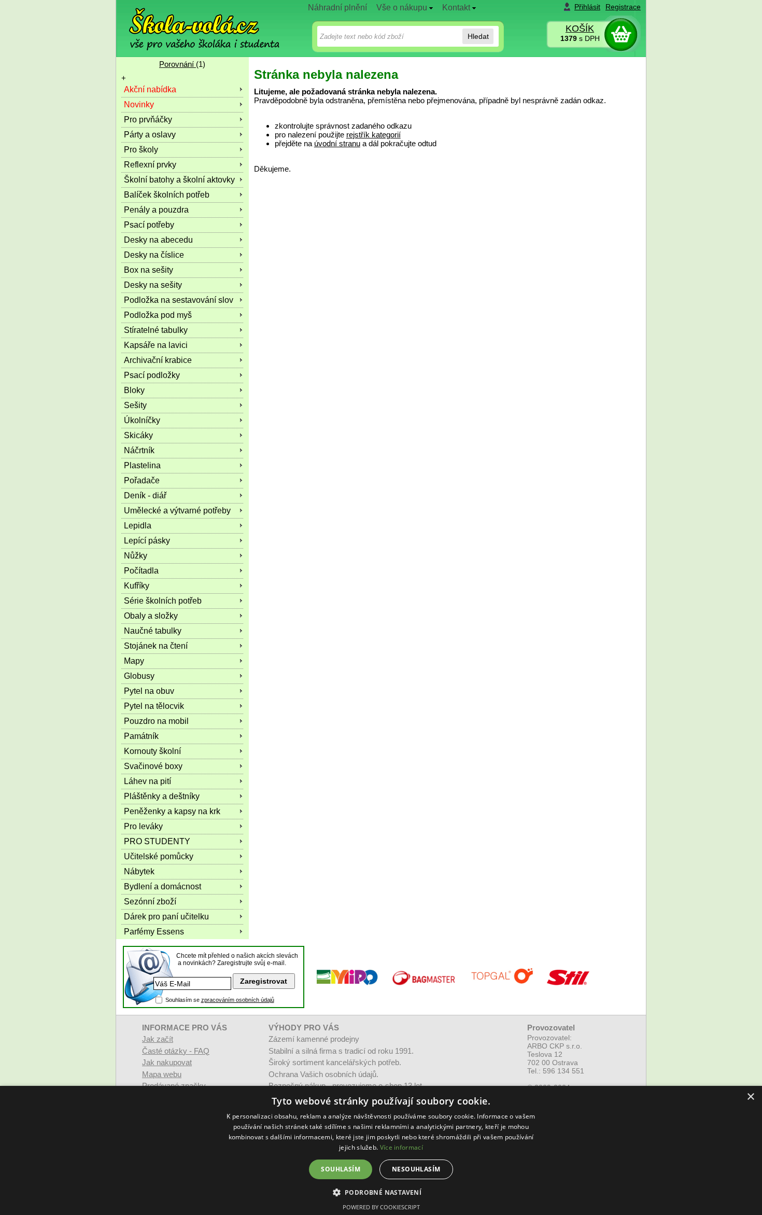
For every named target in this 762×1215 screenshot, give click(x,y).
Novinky (139, 104)
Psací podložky (152, 375)
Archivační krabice (158, 360)
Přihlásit (587, 7)
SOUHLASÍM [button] (340, 1169)
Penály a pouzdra (156, 209)
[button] (381, 1192)
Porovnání (177, 64)
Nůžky (135, 555)
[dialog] (381, 1150)
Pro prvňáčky (148, 119)
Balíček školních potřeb (166, 194)
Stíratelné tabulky (156, 330)
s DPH (580, 38)
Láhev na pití (147, 781)
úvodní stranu (337, 143)
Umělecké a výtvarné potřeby (177, 510)
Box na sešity (148, 270)
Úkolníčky (142, 420)
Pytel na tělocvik (154, 706)
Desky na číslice (154, 254)
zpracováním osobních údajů (237, 1000)
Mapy (134, 661)
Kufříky (136, 585)
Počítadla (141, 570)
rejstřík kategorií (373, 134)
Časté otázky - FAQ (175, 1050)
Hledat (478, 36)
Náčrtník (139, 450)
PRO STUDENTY (157, 841)
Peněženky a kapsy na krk (172, 811)
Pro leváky (143, 826)
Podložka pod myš (158, 315)
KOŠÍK (580, 28)
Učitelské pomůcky (158, 856)
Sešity (135, 405)
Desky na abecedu (158, 239)
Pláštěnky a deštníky (162, 796)
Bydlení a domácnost (162, 886)
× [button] (750, 1097)
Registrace (623, 7)
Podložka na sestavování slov (178, 300)
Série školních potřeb (163, 600)
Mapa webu (161, 1074)
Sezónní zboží (150, 901)
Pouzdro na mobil (156, 721)
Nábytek (139, 871)
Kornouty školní (152, 751)
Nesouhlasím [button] (416, 1169)
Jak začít (157, 1039)
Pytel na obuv (149, 691)
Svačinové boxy (153, 766)
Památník (141, 736)
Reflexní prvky (150, 164)
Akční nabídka (150, 89)
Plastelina (142, 465)
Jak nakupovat (167, 1062)
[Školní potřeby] (194, 21)
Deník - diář (145, 495)
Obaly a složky (151, 615)
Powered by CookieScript (381, 1207)
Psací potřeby (149, 224)
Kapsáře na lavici (156, 345)
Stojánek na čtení (156, 645)
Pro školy (141, 149)
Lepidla (137, 525)
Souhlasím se (219, 1000)
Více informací (401, 1147)
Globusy (139, 676)
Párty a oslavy (150, 134)
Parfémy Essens (154, 931)
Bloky (134, 390)
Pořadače (142, 480)
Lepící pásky (147, 540)
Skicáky (138, 435)
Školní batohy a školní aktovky (179, 179)
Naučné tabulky (152, 630)
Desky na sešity (153, 285)
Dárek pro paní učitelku (166, 916)
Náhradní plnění (337, 7)
